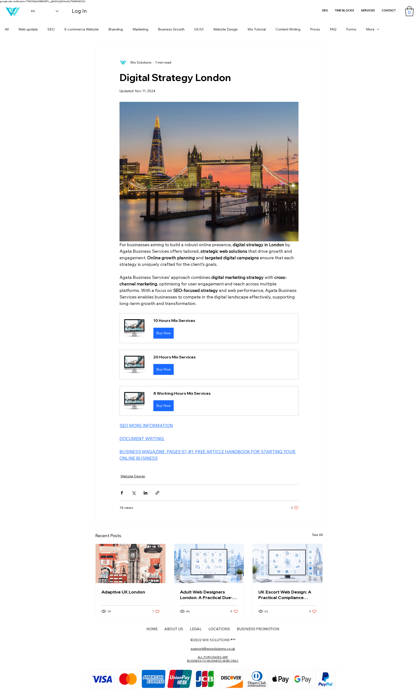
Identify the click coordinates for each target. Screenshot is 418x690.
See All (317, 535)
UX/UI (198, 29)
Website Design (225, 29)
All (7, 29)
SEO (51, 29)
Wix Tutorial (256, 29)
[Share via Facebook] (121, 492)
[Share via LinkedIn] (145, 492)
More (370, 29)
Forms (351, 29)
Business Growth (171, 29)
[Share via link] (157, 492)
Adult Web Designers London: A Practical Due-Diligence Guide (206, 594)
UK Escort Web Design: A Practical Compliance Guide (284, 594)
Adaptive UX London (123, 592)
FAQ (333, 29)
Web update (28, 29)
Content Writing (288, 29)
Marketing (140, 29)
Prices (315, 29)
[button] (409, 11)
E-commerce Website (81, 29)
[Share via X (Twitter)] (133, 492)
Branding (115, 29)
